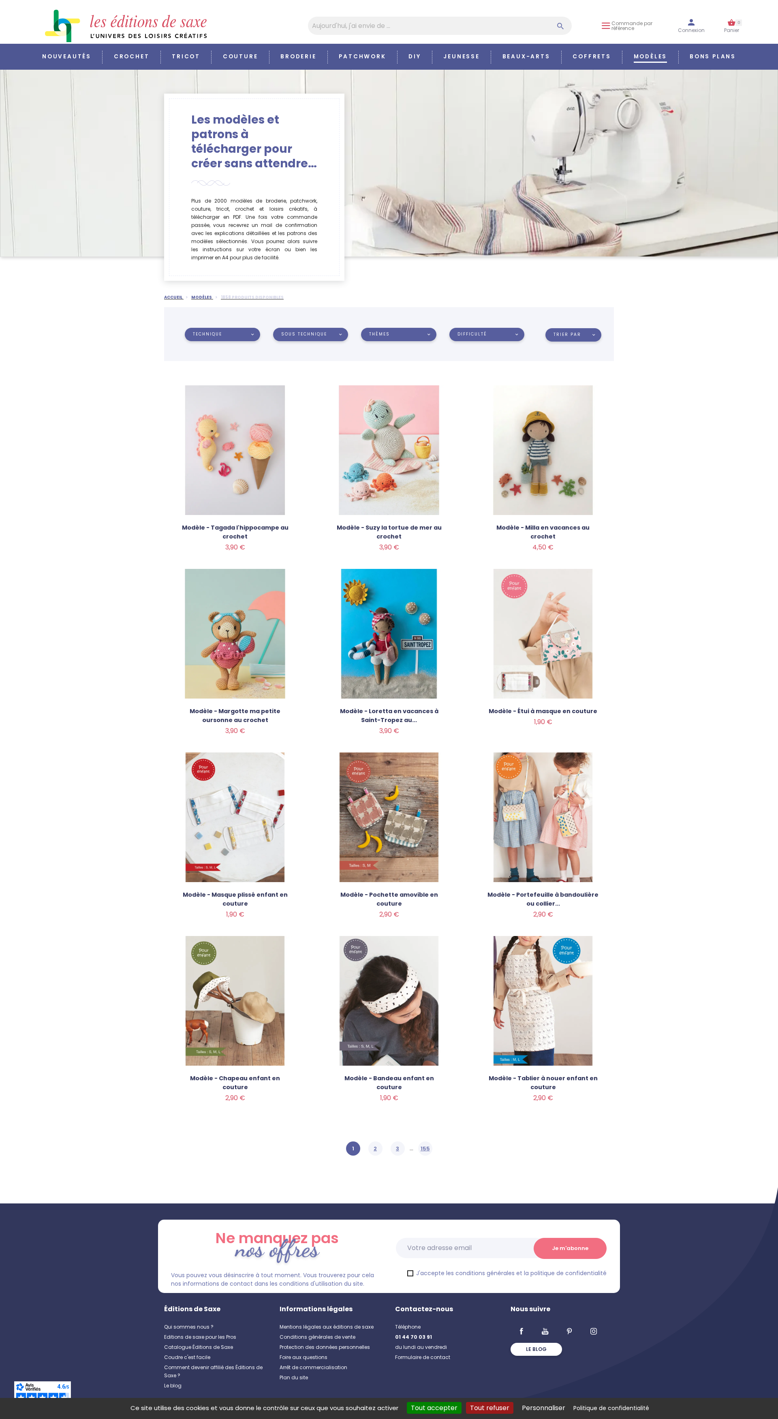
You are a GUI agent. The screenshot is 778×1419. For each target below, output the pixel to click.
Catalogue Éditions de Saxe (198, 1347)
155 (425, 1148)
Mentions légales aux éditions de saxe (327, 1326)
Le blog (173, 1385)
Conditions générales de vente (317, 1337)
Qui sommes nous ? (189, 1326)
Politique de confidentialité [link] (611, 1408)
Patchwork (362, 56)
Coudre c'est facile (187, 1357)
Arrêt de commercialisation (313, 1367)
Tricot (186, 56)
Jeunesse (461, 56)
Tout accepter (434, 1408)
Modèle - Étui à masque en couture (543, 711)
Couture (240, 56)
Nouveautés (66, 56)
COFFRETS (592, 56)
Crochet (132, 56)
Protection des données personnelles (325, 1347)
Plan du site (294, 1377)
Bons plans (713, 56)
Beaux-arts (526, 56)
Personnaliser (543, 1408)
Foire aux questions (303, 1357)
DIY (414, 56)
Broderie (298, 56)
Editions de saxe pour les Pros (200, 1337)
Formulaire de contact (422, 1357)
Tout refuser (489, 1408)
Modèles (650, 56)
